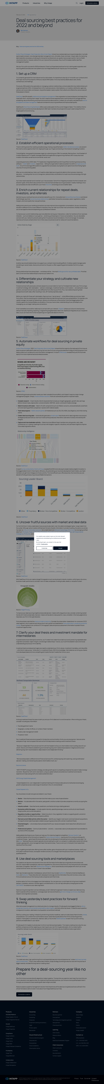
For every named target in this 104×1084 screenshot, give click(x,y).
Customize (44, 548)
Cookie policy (44, 544)
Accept (60, 548)
